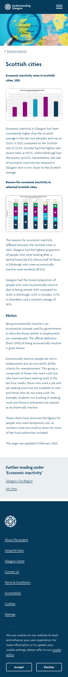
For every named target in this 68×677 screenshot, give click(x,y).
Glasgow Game (14, 561)
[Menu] (59, 7)
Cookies (10, 603)
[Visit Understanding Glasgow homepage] (17, 7)
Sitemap (10, 614)
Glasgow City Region (19, 481)
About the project (16, 539)
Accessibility (13, 593)
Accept (19, 667)
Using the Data (14, 550)
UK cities (11, 488)
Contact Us (12, 571)
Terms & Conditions (17, 582)
